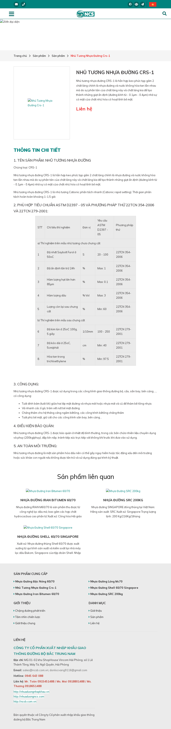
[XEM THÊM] (48, 490)
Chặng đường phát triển (30, 610)
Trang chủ (20, 55)
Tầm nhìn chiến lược (27, 617)
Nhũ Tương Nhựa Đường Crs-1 (90, 55)
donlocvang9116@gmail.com (68, 670)
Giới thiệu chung (25, 623)
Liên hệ (94, 623)
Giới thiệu (96, 610)
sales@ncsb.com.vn (35, 670)
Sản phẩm (39, 55)
